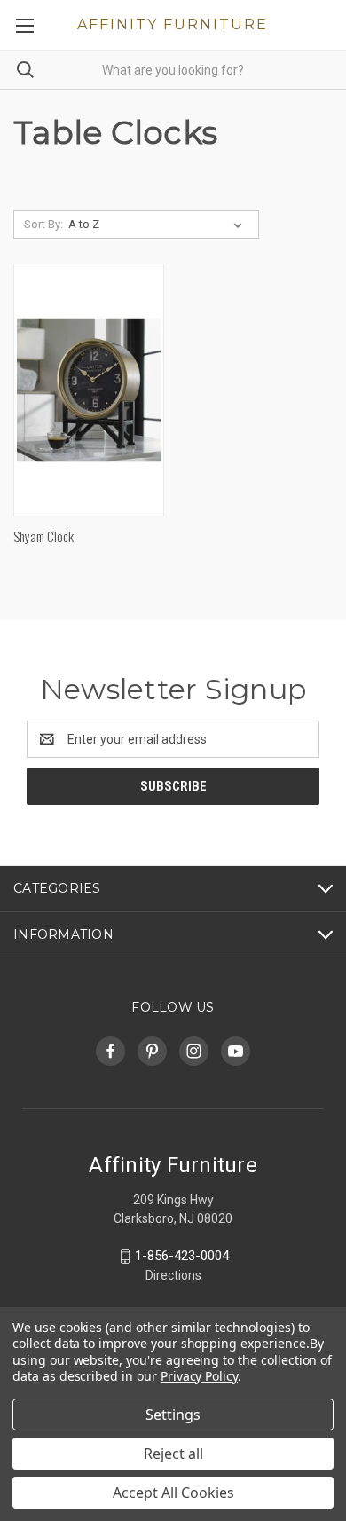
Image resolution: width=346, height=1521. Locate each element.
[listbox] (159, 224)
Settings (173, 1414)
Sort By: (43, 224)
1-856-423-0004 (182, 1256)
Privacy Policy (199, 1375)
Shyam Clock (43, 536)
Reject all (173, 1453)
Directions (173, 1275)
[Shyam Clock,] (89, 390)
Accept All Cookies (173, 1492)
